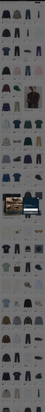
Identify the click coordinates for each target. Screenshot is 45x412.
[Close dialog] (38, 198)
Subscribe (31, 212)
